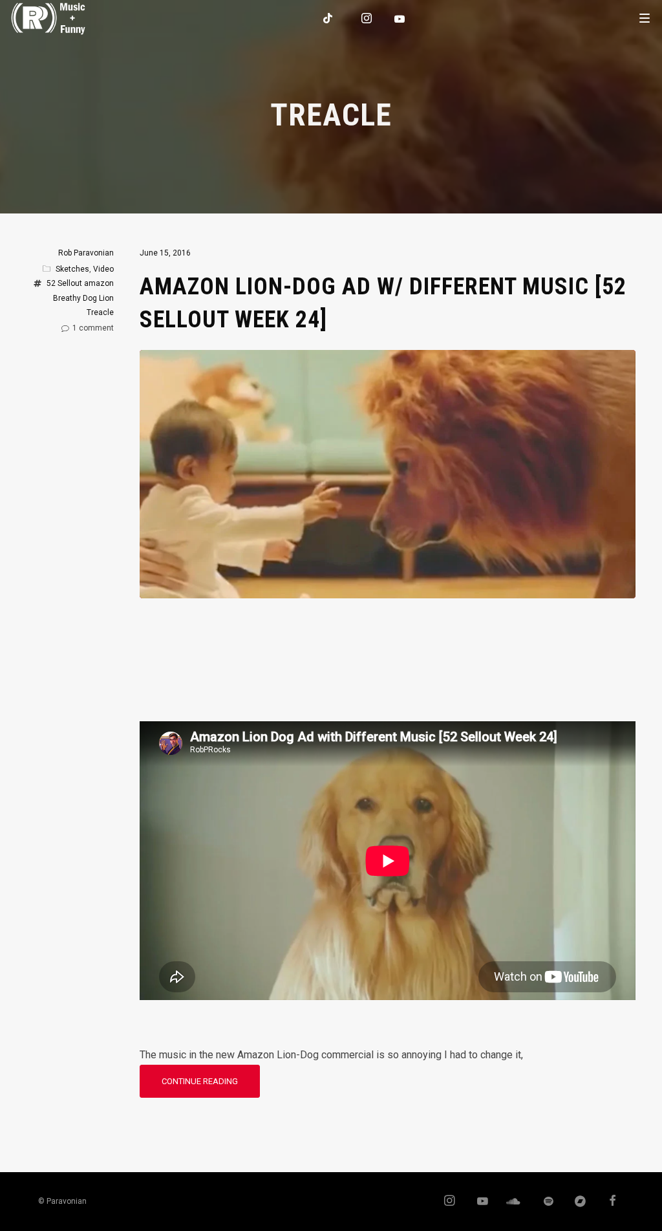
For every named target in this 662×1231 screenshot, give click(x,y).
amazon (99, 283)
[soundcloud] (510, 1202)
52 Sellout (64, 283)
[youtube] (400, 18)
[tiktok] (328, 18)
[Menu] (644, 17)
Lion (106, 298)
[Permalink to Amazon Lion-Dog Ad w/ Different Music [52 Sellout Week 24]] (387, 588)
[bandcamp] (575, 1202)
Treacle (100, 312)
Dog (90, 298)
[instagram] (367, 18)
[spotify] (542, 1202)
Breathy (67, 298)
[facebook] (608, 1202)
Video (103, 269)
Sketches (72, 269)
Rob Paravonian (86, 252)
